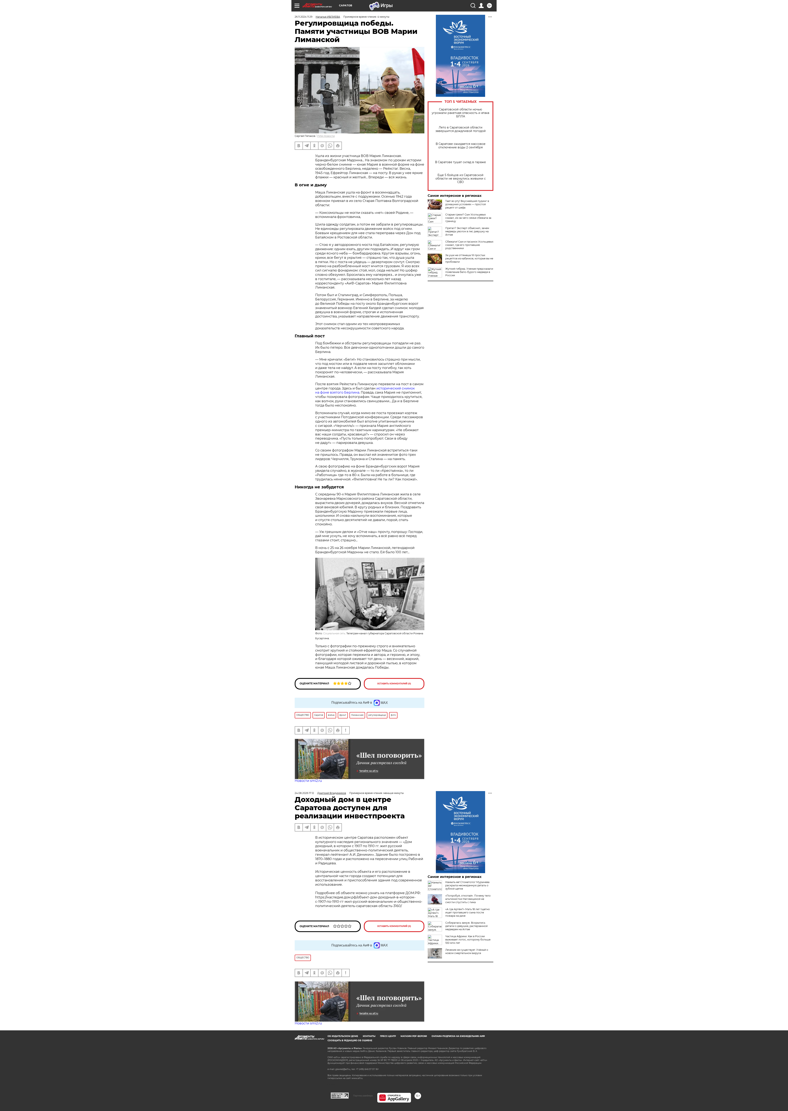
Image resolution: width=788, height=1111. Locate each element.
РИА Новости (326, 135)
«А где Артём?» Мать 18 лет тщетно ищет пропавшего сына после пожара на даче (467, 912)
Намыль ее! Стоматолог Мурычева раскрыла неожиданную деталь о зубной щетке (467, 885)
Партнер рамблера (363, 1095)
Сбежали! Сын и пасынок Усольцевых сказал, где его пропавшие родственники (469, 245)
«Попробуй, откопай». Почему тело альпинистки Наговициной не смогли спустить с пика (468, 899)
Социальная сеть (334, 633)
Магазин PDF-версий (414, 1036)
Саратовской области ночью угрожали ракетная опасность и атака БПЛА (460, 113)
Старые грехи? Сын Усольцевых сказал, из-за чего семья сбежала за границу (468, 218)
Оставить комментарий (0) (394, 683)
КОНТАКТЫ (369, 1036)
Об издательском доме (343, 1036)
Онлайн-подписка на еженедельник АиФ (458, 1036)
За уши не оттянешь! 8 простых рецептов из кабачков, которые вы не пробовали (469, 258)
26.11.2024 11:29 (303, 16)
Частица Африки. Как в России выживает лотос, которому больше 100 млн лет (467, 939)
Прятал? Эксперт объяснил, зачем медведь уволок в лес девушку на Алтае (467, 231)
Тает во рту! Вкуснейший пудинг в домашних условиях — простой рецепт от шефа (467, 204)
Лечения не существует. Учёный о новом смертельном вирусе (466, 951)
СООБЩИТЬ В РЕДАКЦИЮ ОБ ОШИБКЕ (350, 1040)
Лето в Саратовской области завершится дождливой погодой (460, 129)
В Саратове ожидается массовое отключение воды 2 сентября (461, 145)
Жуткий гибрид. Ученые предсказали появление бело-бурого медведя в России (469, 272)
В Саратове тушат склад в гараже (460, 162)
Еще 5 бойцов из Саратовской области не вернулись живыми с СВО (460, 178)
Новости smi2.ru (308, 781)
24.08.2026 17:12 (304, 793)
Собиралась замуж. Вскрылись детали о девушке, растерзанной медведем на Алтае (466, 926)
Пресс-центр (388, 1036)
